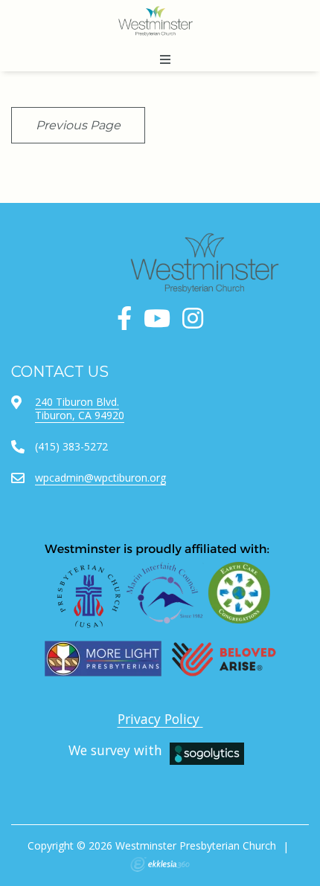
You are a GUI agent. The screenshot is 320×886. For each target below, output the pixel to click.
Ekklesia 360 (160, 864)
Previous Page (78, 125)
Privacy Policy (160, 719)
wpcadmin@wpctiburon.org (100, 478)
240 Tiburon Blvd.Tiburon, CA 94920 (79, 408)
